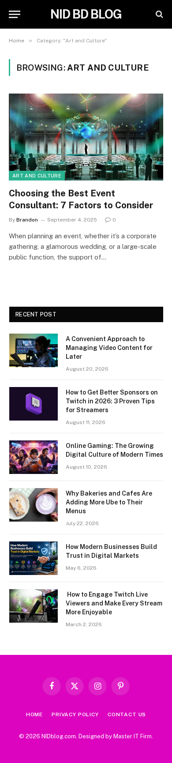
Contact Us (127, 714)
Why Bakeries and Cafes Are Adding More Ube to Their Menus (109, 502)
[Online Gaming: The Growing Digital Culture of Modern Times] (33, 457)
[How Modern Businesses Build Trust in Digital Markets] (33, 558)
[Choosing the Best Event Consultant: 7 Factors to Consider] (86, 137)
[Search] (158, 14)
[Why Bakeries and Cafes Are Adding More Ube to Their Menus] (33, 505)
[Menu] (14, 14)
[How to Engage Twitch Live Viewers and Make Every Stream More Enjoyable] (33, 606)
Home (34, 714)
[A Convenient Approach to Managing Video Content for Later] (33, 350)
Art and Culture (36, 175)
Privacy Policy (75, 714)
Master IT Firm (132, 736)
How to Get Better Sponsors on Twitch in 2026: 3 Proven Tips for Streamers (112, 401)
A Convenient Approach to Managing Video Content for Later (109, 347)
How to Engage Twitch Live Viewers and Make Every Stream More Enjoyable (114, 603)
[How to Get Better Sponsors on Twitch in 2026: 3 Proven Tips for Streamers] (33, 404)
